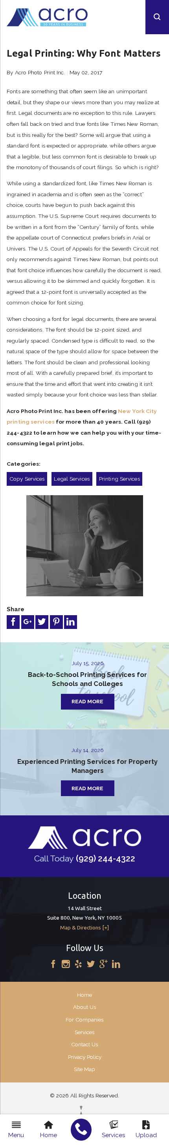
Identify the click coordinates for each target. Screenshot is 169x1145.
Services (84, 1032)
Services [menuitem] (113, 1135)
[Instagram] (66, 965)
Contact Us (84, 1044)
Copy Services (26, 479)
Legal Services (71, 479)
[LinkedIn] (116, 965)
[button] (157, 17)
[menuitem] (81, 1130)
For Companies (84, 1019)
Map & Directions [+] (84, 927)
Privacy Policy (84, 1057)
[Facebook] (53, 965)
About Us (84, 1007)
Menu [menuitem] (16, 1135)
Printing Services (119, 479)
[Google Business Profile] (103, 965)
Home (84, 995)
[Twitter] (91, 965)
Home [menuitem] (48, 1135)
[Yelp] (78, 965)
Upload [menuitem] (146, 1135)
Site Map (84, 1069)
